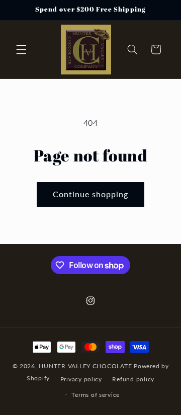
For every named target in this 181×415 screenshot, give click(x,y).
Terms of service (95, 394)
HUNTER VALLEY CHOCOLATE (85, 366)
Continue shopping (91, 194)
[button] (21, 49)
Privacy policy (81, 379)
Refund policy (133, 379)
